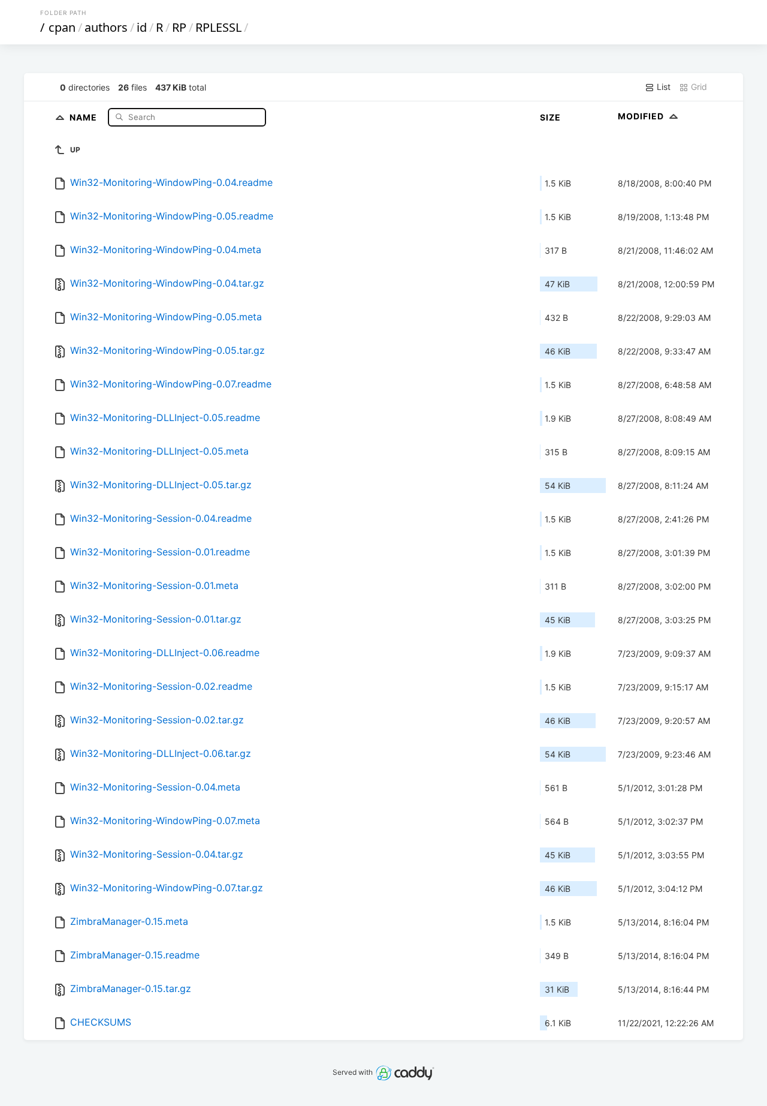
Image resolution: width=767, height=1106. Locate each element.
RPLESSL (218, 27)
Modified (642, 116)
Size (550, 117)
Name (84, 117)
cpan (62, 27)
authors (106, 27)
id (142, 27)
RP (179, 27)
